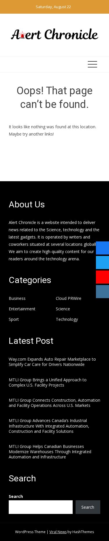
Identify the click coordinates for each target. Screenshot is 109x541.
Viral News (58, 531)
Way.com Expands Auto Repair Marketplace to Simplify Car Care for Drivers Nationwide (52, 361)
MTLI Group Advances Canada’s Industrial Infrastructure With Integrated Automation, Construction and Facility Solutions (49, 426)
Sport (14, 319)
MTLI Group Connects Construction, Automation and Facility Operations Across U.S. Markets (54, 402)
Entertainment (22, 309)
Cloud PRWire (68, 298)
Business (17, 298)
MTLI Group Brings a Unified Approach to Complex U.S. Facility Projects (48, 382)
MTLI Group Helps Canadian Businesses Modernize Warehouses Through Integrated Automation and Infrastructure (50, 452)
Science (63, 309)
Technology (67, 319)
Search (16, 496)
